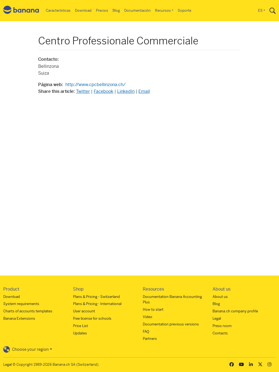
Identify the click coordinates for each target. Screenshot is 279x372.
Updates (80, 333)
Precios (102, 10)
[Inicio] (21, 11)
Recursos (163, 10)
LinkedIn (126, 91)
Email (144, 91)
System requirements (21, 303)
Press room (222, 326)
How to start (153, 309)
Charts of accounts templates (27, 311)
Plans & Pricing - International (97, 303)
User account (84, 311)
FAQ (146, 331)
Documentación (137, 10)
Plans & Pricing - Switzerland (96, 296)
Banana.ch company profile (235, 311)
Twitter (83, 91)
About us (220, 296)
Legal (217, 318)
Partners (150, 338)
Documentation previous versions (171, 324)
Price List (80, 326)
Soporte (184, 10)
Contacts (220, 333)
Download (83, 10)
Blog (116, 10)
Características (58, 10)
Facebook (103, 91)
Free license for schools (92, 318)
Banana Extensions (19, 318)
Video (147, 317)
